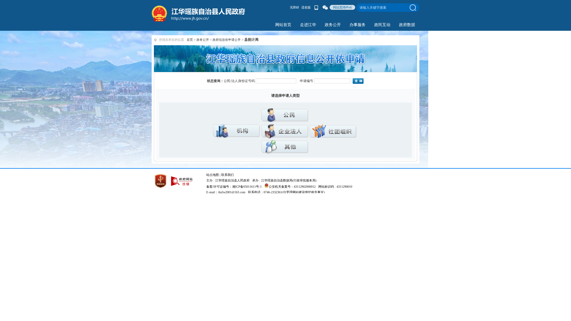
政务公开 (203, 39)
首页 (190, 39)
